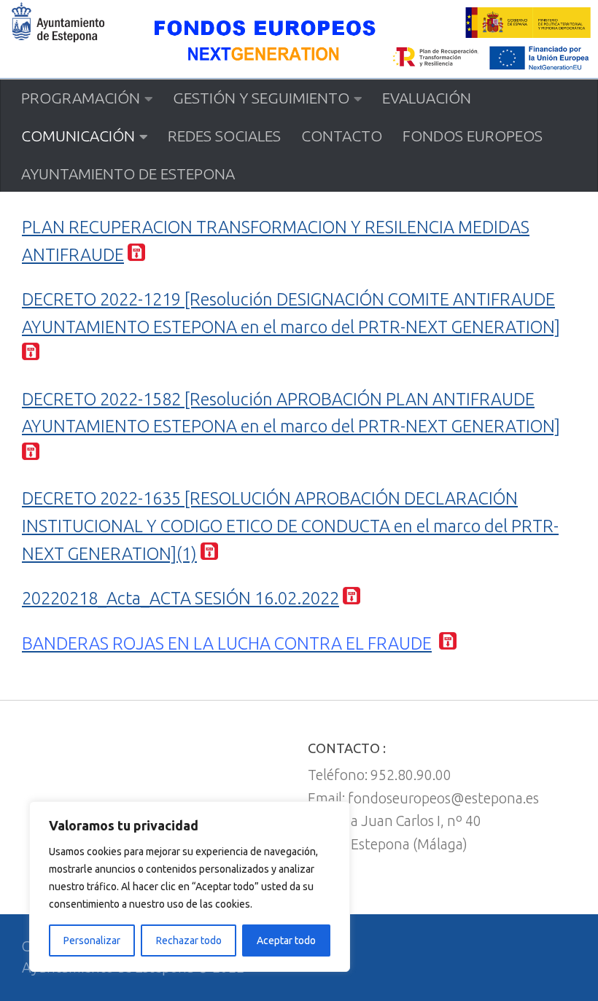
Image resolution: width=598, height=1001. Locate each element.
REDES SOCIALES (224, 135)
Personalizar (91, 940)
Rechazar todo (189, 940)
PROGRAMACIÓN (80, 97)
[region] (189, 886)
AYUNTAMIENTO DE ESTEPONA (128, 173)
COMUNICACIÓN (78, 135)
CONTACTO (341, 135)
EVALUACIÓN (426, 97)
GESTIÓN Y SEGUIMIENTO (261, 97)
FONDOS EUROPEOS (473, 135)
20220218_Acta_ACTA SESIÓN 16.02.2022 (180, 597)
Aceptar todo (286, 940)
